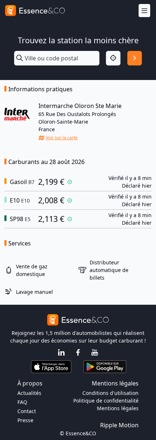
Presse (25, 420)
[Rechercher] (134, 58)
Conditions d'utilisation (110, 392)
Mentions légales (118, 408)
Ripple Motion (119, 425)
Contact (26, 411)
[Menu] (144, 10)
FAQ (22, 402)
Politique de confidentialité (106, 400)
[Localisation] (113, 58)
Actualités (29, 392)
